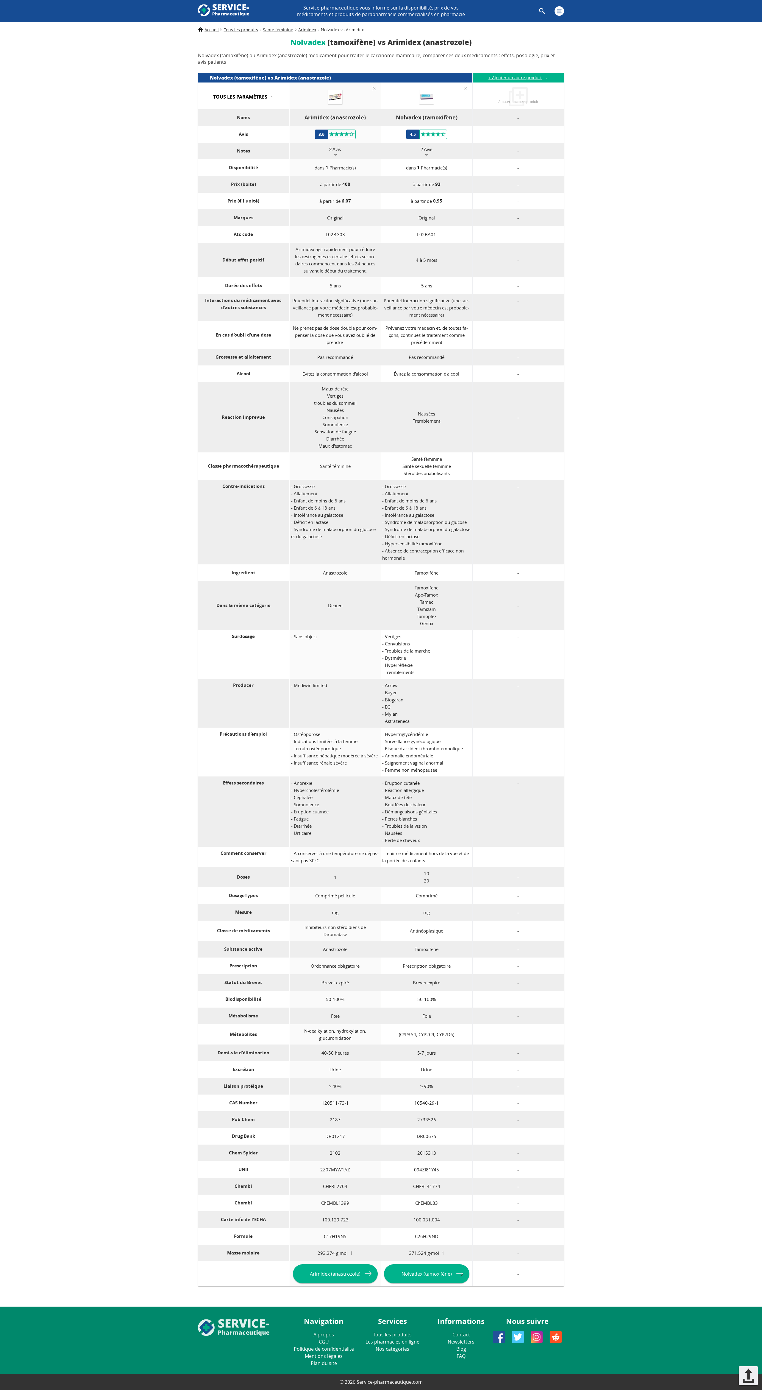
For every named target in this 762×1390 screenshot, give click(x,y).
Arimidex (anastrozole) (335, 1274)
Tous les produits (392, 1334)
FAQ (461, 1356)
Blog (461, 1349)
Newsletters (461, 1341)
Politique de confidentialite (324, 1349)
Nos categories (392, 1349)
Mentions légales (324, 1356)
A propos (323, 1334)
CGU (324, 1341)
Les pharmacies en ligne (392, 1341)
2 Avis (335, 149)
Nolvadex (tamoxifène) (427, 1274)
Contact (461, 1334)
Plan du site (324, 1363)
